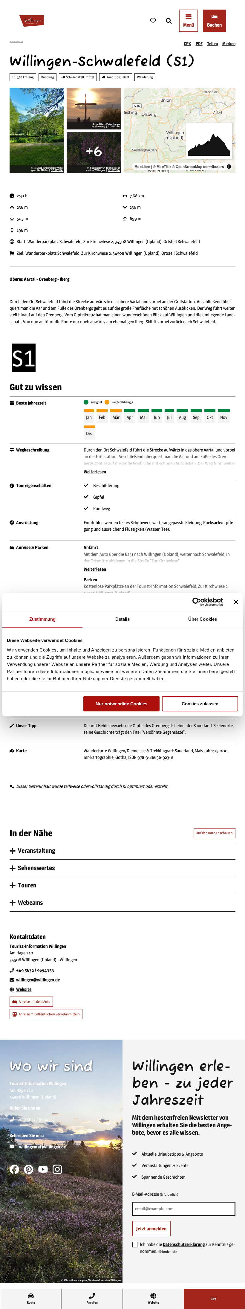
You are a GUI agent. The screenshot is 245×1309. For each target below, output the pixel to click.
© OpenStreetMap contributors (198, 166)
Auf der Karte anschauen (214, 833)
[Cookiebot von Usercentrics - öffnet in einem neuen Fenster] (197, 601)
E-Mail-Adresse (155, 1194)
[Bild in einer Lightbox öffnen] (24, 358)
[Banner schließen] (236, 602)
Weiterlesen (95, 472)
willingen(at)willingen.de (42, 1147)
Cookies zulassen (200, 703)
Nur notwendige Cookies (121, 703)
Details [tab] (122, 619)
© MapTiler (162, 166)
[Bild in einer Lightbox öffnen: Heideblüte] (94, 152)
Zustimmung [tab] (42, 619)
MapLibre (142, 166)
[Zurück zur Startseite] (31, 21)
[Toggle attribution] (228, 166)
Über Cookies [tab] (202, 619)
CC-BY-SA (57, 170)
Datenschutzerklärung (184, 1244)
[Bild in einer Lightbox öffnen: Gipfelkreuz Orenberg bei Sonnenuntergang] (94, 108)
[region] (179, 130)
